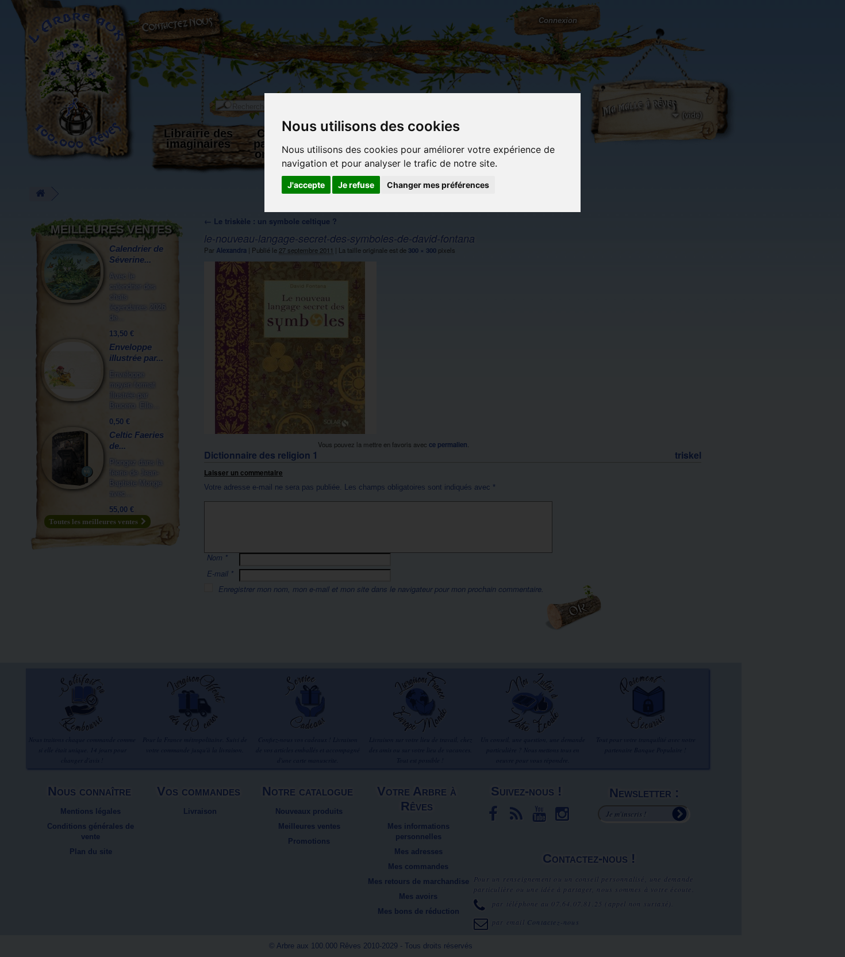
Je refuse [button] (356, 185)
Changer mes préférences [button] (438, 185)
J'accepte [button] (306, 185)
